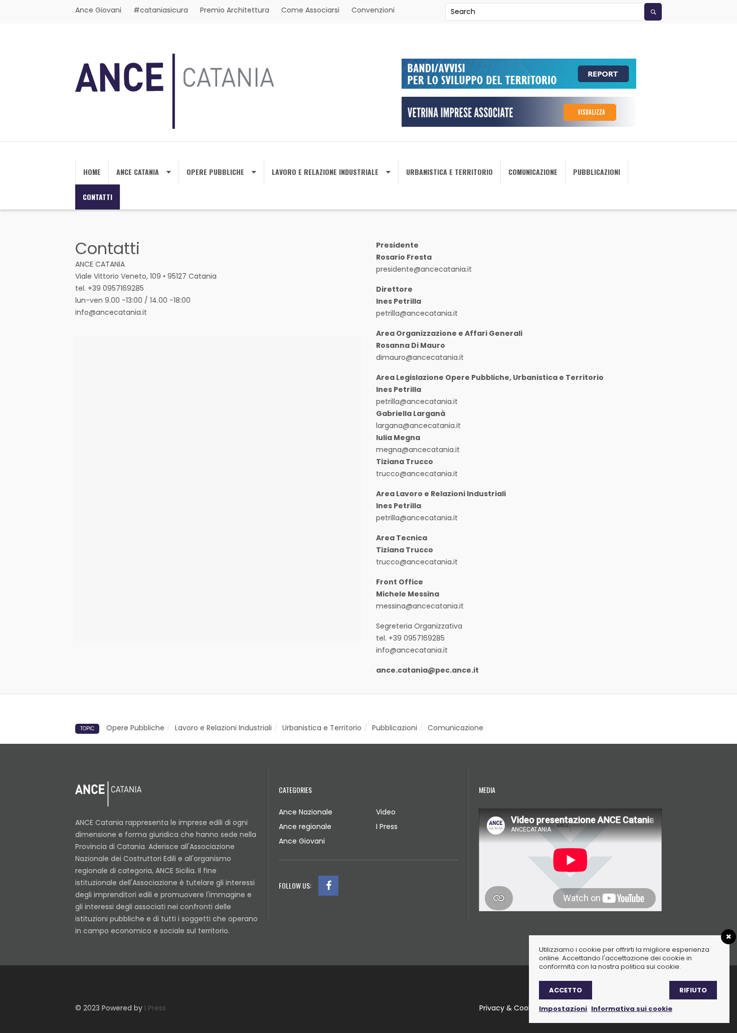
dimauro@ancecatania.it (420, 357)
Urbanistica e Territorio (321, 728)
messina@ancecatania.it (420, 606)
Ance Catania (137, 171)
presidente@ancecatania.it (424, 269)
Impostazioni (563, 1008)
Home (92, 171)
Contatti (97, 196)
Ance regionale (305, 826)
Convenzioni (373, 10)
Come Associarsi (310, 10)
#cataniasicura (160, 10)
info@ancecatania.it (111, 312)
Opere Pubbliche (215, 171)
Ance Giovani (98, 10)
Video (386, 812)
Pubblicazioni (596, 171)
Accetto (565, 990)
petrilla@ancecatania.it (417, 313)
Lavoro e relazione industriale (325, 171)
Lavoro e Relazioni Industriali (223, 728)
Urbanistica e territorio (449, 171)
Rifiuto (693, 990)
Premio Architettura (234, 10)
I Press (387, 826)
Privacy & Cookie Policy (519, 1008)
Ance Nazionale (305, 812)
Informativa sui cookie (631, 1008)
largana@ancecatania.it (418, 426)
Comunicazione (533, 171)
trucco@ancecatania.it (417, 474)
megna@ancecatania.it (419, 450)
